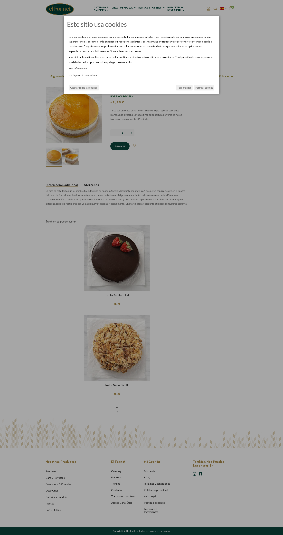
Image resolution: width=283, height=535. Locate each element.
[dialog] (141, 267)
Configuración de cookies (83, 75)
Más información (78, 69)
